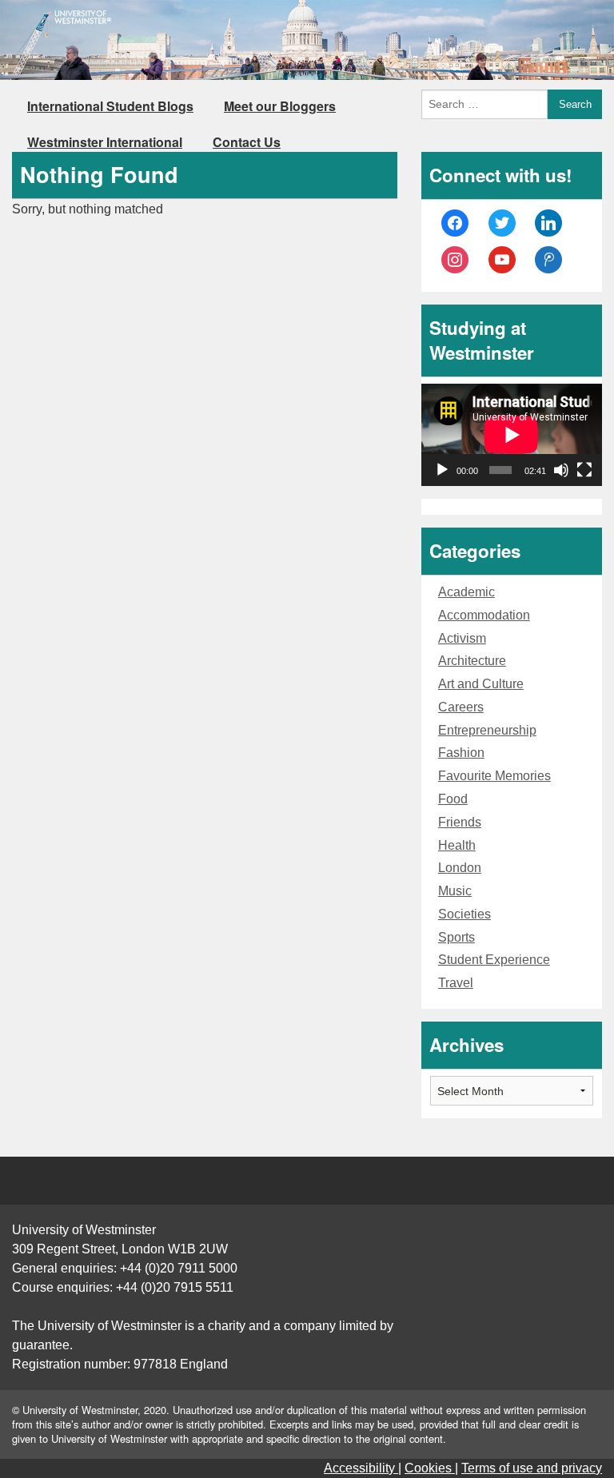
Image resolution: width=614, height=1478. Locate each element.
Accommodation (484, 615)
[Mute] (561, 470)
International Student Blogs (110, 106)
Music (455, 891)
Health (457, 845)
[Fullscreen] (584, 470)
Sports (456, 937)
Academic (466, 592)
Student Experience (494, 959)
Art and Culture (481, 684)
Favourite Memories (494, 776)
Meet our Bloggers (280, 106)
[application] (511, 434)
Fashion (461, 752)
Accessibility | (362, 1468)
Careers (461, 707)
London (459, 867)
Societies (464, 914)
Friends (459, 822)
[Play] (442, 470)
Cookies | (431, 1468)
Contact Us (247, 142)
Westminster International (104, 142)
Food (453, 799)
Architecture (472, 660)
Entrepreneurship (487, 730)
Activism (462, 638)
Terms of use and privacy (531, 1468)
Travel (455, 983)
